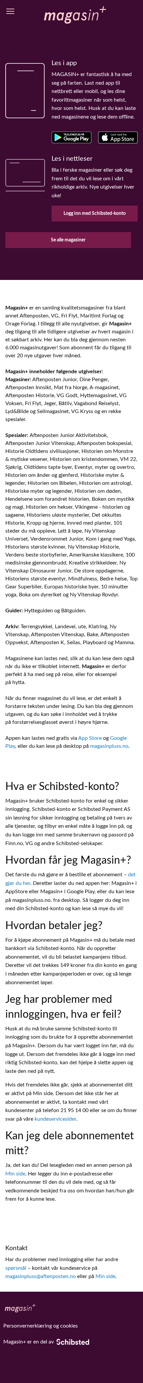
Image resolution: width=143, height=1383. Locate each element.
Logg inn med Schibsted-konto (95, 213)
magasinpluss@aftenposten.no (40, 1276)
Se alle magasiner (68, 239)
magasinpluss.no (109, 746)
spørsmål (15, 1268)
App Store (90, 738)
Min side (15, 1173)
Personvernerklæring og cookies (40, 1326)
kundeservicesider (55, 1119)
